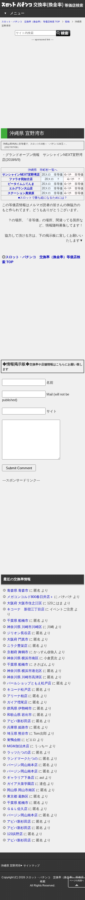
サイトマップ (31, 865)
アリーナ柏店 (17, 696)
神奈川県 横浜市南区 (23, 658)
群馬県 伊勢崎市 (19, 708)
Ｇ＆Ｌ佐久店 (17, 809)
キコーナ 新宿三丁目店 (25, 609)
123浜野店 (15, 834)
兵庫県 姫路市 (17, 727)
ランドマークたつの (22, 758)
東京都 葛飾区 (17, 796)
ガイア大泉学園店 (20, 784)
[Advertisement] (42, 83)
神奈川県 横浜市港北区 (24, 671)
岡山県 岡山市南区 (21, 790)
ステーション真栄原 (21, 193)
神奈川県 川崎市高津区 (24, 677)
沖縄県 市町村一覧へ (42, 169)
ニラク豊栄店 (17, 646)
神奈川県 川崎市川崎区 (24, 627)
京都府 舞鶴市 (17, 652)
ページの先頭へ (77, 880)
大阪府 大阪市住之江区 (24, 603)
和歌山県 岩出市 (19, 715)
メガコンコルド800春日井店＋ (30, 597)
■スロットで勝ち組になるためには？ (42, 197)
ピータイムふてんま (21, 184)
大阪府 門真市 (17, 639)
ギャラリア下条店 (20, 777)
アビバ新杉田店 (19, 721)
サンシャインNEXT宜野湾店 (21, 174)
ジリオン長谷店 (19, 633)
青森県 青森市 (17, 590)
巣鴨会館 (14, 740)
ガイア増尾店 (17, 702)
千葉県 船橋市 (17, 620)
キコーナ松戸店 (19, 689)
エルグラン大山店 (21, 188)
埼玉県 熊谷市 (17, 733)
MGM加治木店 (18, 746)
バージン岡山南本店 (22, 765)
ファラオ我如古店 (21, 179)
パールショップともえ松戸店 (29, 683)
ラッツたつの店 (19, 752)
